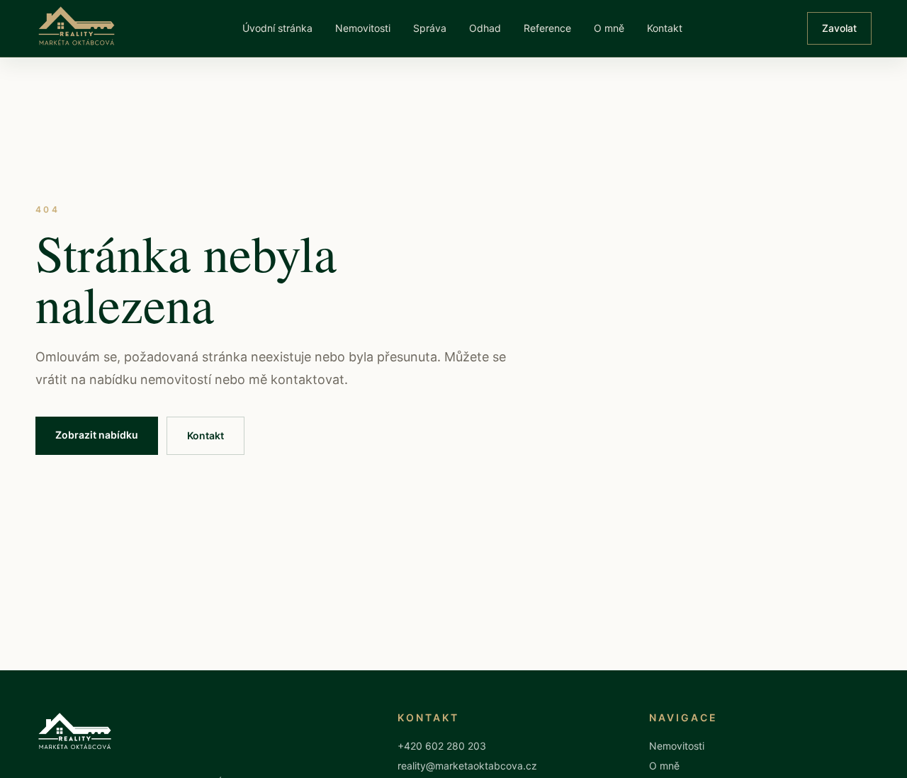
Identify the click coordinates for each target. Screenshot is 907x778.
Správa (429, 28)
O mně (609, 28)
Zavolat (839, 28)
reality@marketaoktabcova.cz (467, 766)
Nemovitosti (362, 28)
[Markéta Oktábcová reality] (76, 28)
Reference (547, 28)
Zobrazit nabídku (96, 435)
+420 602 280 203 (442, 746)
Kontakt (664, 28)
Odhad (485, 28)
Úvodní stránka (277, 28)
